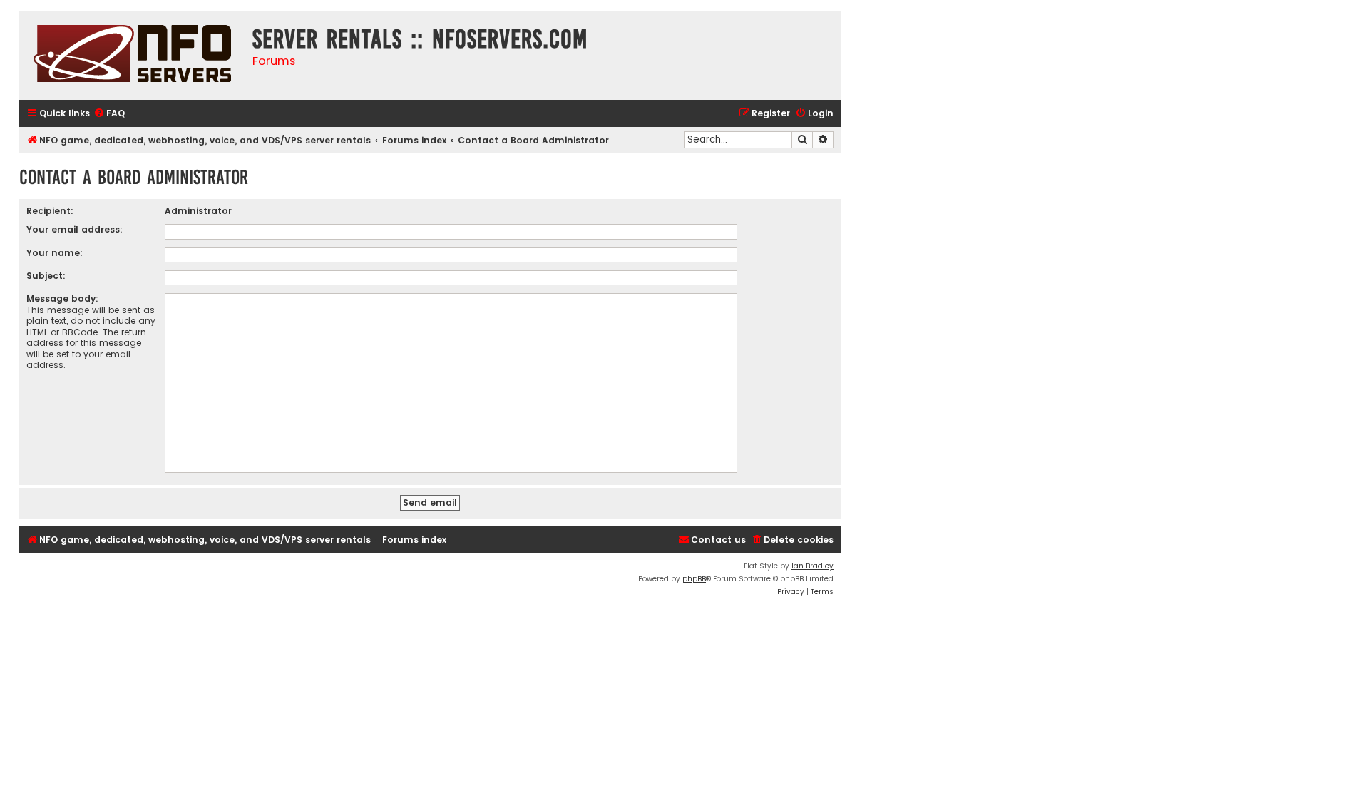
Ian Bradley (812, 566)
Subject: (46, 276)
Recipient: (49, 211)
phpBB (694, 578)
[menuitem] (109, 113)
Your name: (54, 253)
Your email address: (74, 229)
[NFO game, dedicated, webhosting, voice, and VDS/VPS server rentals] (132, 55)
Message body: (62, 298)
